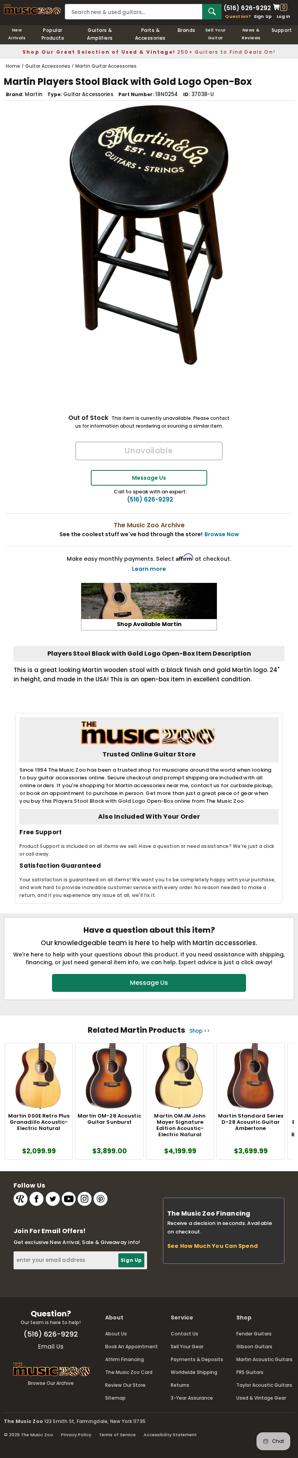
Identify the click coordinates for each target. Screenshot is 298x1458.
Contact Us (184, 1333)
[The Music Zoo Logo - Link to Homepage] (32, 9)
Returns (180, 1385)
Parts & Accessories (150, 34)
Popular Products (53, 34)
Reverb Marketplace (21, 1199)
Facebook (36, 1199)
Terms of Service (117, 1435)
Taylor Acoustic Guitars (264, 1385)
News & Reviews (251, 34)
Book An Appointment (131, 1346)
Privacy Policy (76, 1435)
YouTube (69, 1199)
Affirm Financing (124, 1359)
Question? (238, 16)
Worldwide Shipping (194, 1372)
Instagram (85, 1199)
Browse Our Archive (51, 1383)
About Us (116, 1333)
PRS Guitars (249, 1372)
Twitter (53, 1199)
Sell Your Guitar (215, 34)
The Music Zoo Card (128, 1372)
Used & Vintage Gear (261, 1398)
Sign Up (263, 16)
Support (282, 30)
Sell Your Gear (187, 1346)
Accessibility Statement (170, 1435)
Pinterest (100, 1199)
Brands (187, 30)
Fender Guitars (254, 1333)
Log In (283, 16)
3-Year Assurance (192, 1398)
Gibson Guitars (254, 1346)
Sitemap (115, 1398)
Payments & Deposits (197, 1359)
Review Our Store (125, 1385)
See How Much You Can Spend (212, 1246)
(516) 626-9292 (247, 7)
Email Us (51, 1346)
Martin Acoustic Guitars (264, 1359)
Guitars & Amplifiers (100, 34)
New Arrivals (17, 34)
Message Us (149, 478)
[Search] (212, 11)
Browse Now (221, 534)
